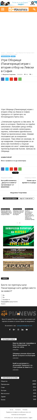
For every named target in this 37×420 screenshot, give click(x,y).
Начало (3, 52)
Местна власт (29, 209)
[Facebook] (10, 330)
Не (3, 297)
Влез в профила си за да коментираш (13, 160)
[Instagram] (19, 330)
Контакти (18, 409)
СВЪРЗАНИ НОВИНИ (11, 198)
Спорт (13, 56)
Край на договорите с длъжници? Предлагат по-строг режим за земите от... (23, 365)
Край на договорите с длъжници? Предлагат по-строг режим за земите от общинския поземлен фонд (29, 215)
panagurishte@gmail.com (24, 325)
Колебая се (6, 299)
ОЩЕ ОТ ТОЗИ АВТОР (26, 198)
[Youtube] (27, 330)
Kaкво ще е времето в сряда (29, 181)
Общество (4, 381)
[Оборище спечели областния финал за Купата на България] (18, 206)
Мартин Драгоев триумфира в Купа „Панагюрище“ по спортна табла (6, 212)
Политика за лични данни (18, 414)
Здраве (3, 396)
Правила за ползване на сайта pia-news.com (18, 412)
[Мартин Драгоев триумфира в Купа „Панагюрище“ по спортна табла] (6, 206)
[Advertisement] (18, 31)
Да (3, 295)
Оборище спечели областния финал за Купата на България (18, 212)
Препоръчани (10, 52)
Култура (3, 390)
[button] (34, 9)
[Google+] (14, 330)
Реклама (25, 409)
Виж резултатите (12, 301)
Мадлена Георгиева (9, 74)
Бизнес (3, 399)
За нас (11, 409)
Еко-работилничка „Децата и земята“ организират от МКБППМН (9, 183)
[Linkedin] (23, 330)
